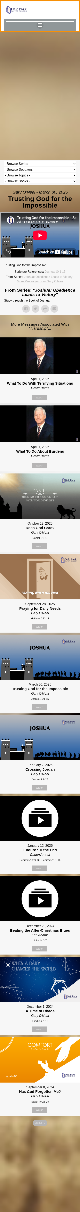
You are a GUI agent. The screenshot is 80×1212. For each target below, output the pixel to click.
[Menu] (40, 25)
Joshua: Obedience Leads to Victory (48, 276)
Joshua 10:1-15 (55, 271)
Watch (39, 397)
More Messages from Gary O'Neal (40, 281)
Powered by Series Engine (40, 1134)
